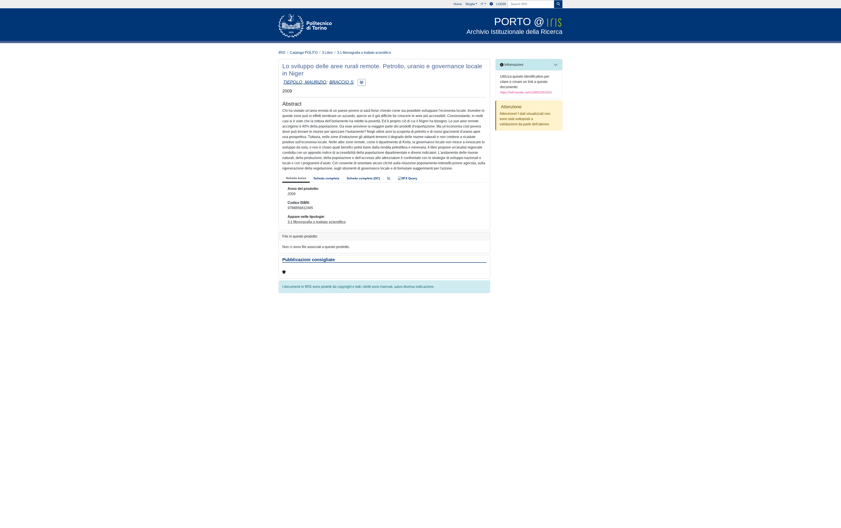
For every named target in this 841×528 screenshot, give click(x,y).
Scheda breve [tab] (296, 178)
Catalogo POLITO (304, 52)
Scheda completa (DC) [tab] (363, 178)
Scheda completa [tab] (326, 178)
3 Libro (327, 52)
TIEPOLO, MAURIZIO (304, 82)
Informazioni (513, 64)
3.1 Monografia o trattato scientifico (364, 52)
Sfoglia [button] (470, 4)
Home (458, 4)
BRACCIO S (341, 82)
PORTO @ (514, 25)
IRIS (282, 52)
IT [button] (482, 4)
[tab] (389, 178)
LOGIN (501, 4)
